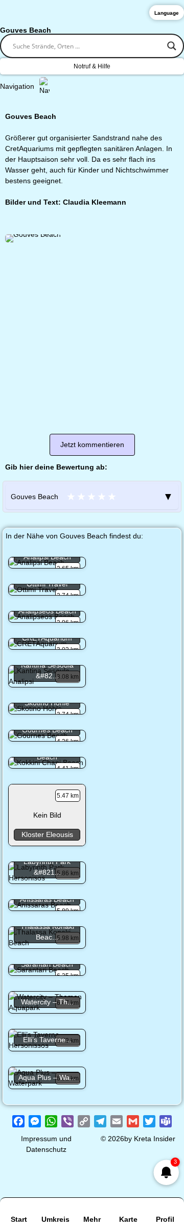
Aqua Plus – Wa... (47, 1077)
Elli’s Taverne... (47, 1040)
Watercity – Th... (47, 1002)
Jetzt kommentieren (92, 444)
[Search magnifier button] (172, 46)
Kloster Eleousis (47, 834)
